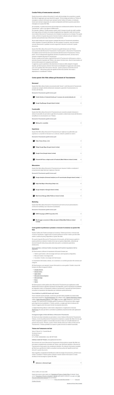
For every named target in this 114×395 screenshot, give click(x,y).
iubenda (55, 376)
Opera (36, 282)
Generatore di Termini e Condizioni (44, 376)
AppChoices (35, 309)
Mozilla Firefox (38, 271)
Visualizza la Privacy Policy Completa (74, 383)
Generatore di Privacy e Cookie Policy (60, 374)
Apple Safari (37, 274)
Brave (36, 280)
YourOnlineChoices (50, 297)
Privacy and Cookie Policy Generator (61, 379)
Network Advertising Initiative (74, 297)
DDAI (65, 299)
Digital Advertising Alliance (43, 299)
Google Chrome (38, 269)
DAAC (56, 299)
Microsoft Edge (38, 278)
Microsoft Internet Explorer (41, 276)
